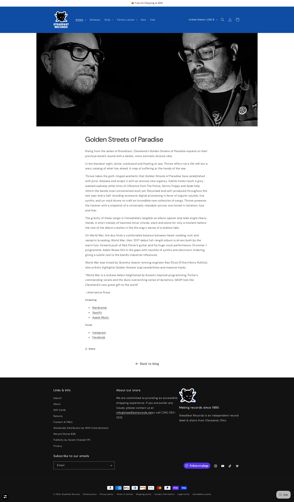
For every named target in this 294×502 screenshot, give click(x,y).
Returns (57, 416)
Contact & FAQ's (63, 422)
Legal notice (183, 494)
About (57, 404)
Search (57, 398)
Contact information (164, 494)
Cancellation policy (202, 494)
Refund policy (89, 494)
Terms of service (125, 494)
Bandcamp (99, 307)
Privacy (57, 445)
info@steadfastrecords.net (134, 413)
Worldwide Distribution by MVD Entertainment (80, 427)
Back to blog (149, 364)
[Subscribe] (111, 466)
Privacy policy (106, 494)
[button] (81, 19)
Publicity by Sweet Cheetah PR (71, 440)
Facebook (98, 337)
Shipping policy (143, 494)
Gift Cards (59, 410)
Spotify (97, 312)
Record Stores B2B (64, 434)
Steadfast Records (71, 494)
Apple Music (100, 317)
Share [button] (92, 348)
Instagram (99, 332)
